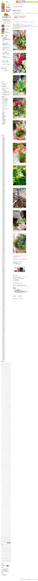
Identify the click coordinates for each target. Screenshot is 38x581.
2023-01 (3, 185)
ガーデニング (19, 12)
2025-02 (3, 157)
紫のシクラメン (5, 552)
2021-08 (3, 204)
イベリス (9, 382)
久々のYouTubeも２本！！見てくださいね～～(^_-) (6, 94)
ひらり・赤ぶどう (6, 367)
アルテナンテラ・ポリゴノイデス (7, 377)
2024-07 (3, 165)
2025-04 (3, 155)
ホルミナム (6, 504)
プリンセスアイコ (9, 492)
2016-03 (3, 277)
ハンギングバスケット (5, 463)
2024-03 (3, 169)
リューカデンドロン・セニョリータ (7, 528)
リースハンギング (6, 529)
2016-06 (3, 274)
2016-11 (3, 268)
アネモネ (8, 374)
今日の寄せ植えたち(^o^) (18, 290)
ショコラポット (7, 426)
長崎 (7, 560)
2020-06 (3, 220)
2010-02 (3, 359)
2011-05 (3, 342)
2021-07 (3, 205)
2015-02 (3, 292)
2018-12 (3, 240)
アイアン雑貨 (5, 369)
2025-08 (3, 150)
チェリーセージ (33, 13)
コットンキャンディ (6, 415)
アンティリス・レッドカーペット (7, 379)
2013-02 (3, 319)
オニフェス (4, 106)
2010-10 (3, 350)
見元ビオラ (5, 556)
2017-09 (3, 257)
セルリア (10, 441)
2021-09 (3, 203)
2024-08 (3, 164)
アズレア (6, 374)
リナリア (8, 526)
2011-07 (3, 340)
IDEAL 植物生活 (5, 99)
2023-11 (3, 174)
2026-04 (3, 141)
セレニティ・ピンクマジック (6, 442)
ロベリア (9, 532)
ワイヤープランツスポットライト (7, 535)
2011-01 (3, 347)
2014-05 (3, 302)
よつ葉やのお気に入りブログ (6, 47)
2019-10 (3, 229)
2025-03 (3, 156)
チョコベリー (3, 450)
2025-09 (3, 149)
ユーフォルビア (7, 519)
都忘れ (10, 558)
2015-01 (3, 293)
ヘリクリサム (5, 496)
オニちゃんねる (4, 101)
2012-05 (3, 329)
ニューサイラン (9, 456)
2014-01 (3, 306)
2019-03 (3, 237)
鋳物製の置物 (5, 560)
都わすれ (8, 558)
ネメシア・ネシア (6, 459)
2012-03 (3, 331)
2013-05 (3, 315)
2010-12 (3, 348)
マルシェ (3, 109)
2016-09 (3, 270)
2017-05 (3, 261)
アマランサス (6, 375)
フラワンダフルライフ (5, 108)
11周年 (6, 362)
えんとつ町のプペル (5, 100)
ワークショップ (4, 110)
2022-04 (3, 195)
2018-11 (3, 241)
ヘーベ (8, 497)
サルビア (23, 13)
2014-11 (3, 295)
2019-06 (3, 233)
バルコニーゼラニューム (8, 467)
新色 (5, 547)
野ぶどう (6, 559)
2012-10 (3, 323)
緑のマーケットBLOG (5, 60)
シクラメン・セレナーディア (6, 424)
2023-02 (3, 184)
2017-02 (3, 265)
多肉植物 (2, 541)
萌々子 (6, 555)
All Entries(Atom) (4, 570)
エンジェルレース (7, 385)
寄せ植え (3, 115)
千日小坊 (10, 537)
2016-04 (3, 276)
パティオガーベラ (9, 469)
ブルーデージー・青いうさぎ (6, 486)
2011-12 (3, 334)
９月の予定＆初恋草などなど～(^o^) (20, 292)
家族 (3, 114)
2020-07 (3, 219)
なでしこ (6, 366)
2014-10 (3, 296)
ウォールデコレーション (4, 383)
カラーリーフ (2, 392)
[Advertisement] (5, 77)
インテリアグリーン (6, 105)
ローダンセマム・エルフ (6, 534)
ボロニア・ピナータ (6, 505)
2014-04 (3, 303)
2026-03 (3, 142)
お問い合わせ (4, 84)
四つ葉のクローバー (4, 539)
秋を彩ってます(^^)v (17, 10)
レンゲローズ (7, 531)
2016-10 (3, 269)
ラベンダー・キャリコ (5, 522)
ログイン (3, 575)
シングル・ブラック (7, 427)
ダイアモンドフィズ (5, 447)
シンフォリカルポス (6, 428)
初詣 (6, 537)
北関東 (7, 537)
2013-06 (3, 314)
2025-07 (3, 151)
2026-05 (3, 140)
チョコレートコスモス (7, 450)
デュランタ (8, 452)
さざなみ (8, 365)
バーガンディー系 (7, 468)
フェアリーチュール (5, 478)
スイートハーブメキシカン (5, 434)
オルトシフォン (7, 388)
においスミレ (8, 366)
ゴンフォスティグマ (7, 418)
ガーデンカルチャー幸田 (6, 398)
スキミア (2, 435)
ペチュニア (9, 500)
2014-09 (3, 297)
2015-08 (3, 285)
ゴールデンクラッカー (7, 419)
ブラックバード (5, 483)
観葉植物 (3, 123)
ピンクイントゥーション (6, 476)
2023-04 (3, 182)
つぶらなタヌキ (3, 366)
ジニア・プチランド (7, 429)
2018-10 (3, 242)
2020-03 (3, 223)
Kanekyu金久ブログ (5, 56)
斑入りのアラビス (3, 545)
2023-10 (3, 175)
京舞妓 (5, 536)
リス (4, 526)
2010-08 (3, 352)
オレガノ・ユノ (9, 389)
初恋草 (5, 537)
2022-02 (3, 197)
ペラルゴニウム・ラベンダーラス (6, 502)
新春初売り (3, 547)
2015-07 (3, 286)
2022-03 (3, 196)
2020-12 (3, 213)
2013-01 (3, 320)
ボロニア (2, 505)
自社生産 (8, 553)
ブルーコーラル (7, 485)
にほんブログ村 (15, 275)
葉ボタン (8, 555)
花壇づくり (3, 554)
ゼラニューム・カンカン (6, 445)
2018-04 (3, 249)
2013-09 (3, 311)
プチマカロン (8, 487)
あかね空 (6, 363)
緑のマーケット (3, 553)
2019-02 (3, 238)
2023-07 (3, 178)
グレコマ (5, 410)
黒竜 (4, 562)
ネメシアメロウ (7, 457)
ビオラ (2, 472)
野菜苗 (8, 559)
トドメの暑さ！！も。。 (6, 91)
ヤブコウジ (4, 518)
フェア (2, 478)
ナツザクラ (2, 455)
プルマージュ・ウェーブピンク (4, 493)
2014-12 (3, 294)
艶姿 (9, 553)
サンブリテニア (7, 422)
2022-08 (3, 191)
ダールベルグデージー (8, 448)
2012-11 (3, 322)
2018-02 (3, 251)
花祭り (5, 554)
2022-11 (3, 187)
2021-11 (3, 201)
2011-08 (3, 339)
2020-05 (3, 221)
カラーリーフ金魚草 (7, 392)
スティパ (5, 435)
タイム (4, 446)
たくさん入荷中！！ (18, 289)
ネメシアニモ (4, 457)
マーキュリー (8, 511)
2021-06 (3, 206)
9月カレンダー (4, 362)
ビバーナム (9, 474)
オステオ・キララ (9, 387)
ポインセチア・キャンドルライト (6, 506)
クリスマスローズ (7, 405)
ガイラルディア (6, 396)
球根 (8, 550)
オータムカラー (3, 391)
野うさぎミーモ (3, 559)
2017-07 (3, 259)
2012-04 (3, 330)
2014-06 (3, 301)
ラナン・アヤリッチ (8, 520)
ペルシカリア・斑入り (6, 503)
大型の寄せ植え (5, 541)
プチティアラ (5, 487)
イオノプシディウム (8, 381)
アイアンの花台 (7, 368)
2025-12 (3, 146)
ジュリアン (7, 430)
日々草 (6, 547)
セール (9, 444)
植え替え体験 (5, 549)
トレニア (6, 454)
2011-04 (3, 343)
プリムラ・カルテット (5, 491)
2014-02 (3, 305)
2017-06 (3, 260)
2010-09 (3, 351)
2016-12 (3, 267)
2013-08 (3, 312)
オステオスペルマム (4, 387)
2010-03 (3, 358)
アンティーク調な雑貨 (7, 380)
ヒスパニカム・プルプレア (6, 470)
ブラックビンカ (8, 483)
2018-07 (3, 246)
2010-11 (3, 349)
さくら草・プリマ (5, 365)
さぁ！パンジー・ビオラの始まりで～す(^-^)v (21, 291)
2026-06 (3, 139)
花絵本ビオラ (7, 554)
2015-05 (3, 288)
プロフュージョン (6, 495)
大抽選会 (8, 541)
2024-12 (3, 159)
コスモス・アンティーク (19, 13)
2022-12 (3, 186)
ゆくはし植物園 (4, 37)
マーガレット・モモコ (4, 511)
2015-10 (3, 283)
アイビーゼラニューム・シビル (4, 370)
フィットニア (9, 477)
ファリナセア (6, 477)
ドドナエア (8, 454)
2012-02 (3, 332)
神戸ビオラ (6, 551)
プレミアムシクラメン (5, 494)
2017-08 (3, 258)
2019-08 (3, 231)
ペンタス (10, 503)
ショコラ (5, 426)
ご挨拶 (2, 365)
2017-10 (3, 256)
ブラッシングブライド (7, 484)
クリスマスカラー (8, 404)
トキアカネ (5, 453)
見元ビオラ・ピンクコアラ (5, 557)
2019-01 (3, 239)
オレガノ (6, 389)
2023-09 (3, 176)
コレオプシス (6, 417)
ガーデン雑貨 (6, 399)
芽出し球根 (4, 555)
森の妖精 (3, 549)
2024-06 (3, 166)
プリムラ (9, 489)
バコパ (5, 465)
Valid (4, 574)
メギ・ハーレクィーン (7, 517)
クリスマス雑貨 (8, 406)
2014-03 (3, 304)
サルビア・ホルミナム (6, 421)
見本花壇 (9, 557)
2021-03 (3, 210)
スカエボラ (9, 434)
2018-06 (3, 247)
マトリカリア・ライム (6, 508)
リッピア (6, 526)
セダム (27, 13)
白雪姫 (4, 551)
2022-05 (3, 194)
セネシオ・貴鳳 (4, 440)
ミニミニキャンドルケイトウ (7, 515)
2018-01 (3, 252)
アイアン (4, 368)
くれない (6, 364)
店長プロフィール (5, 83)
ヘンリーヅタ (6, 497)
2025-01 (3, 158)
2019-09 (3, 230)
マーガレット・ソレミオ (6, 509)
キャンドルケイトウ (7, 401)
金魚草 (9, 559)
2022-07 (3, 192)
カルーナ (14, 13)
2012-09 (3, 324)
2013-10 (3, 310)
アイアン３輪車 (9, 369)
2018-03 (3, 250)
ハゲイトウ (8, 461)
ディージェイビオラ (5, 452)
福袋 (7, 551)
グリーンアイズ (4, 409)
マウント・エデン (7, 507)
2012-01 (3, 333)
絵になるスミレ (9, 552)
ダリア (29, 13)
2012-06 (3, 328)
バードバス (5, 469)
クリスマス (5, 404)
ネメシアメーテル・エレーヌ (7, 458)
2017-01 (3, 266)
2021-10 (3, 202)
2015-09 (3, 284)
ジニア (25, 13)
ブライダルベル (6, 481)
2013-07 (3, 313)
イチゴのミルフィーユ (5, 382)
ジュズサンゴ (4, 430)
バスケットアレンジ (8, 465)
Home (14, 298)
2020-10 (3, 215)
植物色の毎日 (4, 119)
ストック (9, 435)
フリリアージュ (5, 480)
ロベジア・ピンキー (6, 532)
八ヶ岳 (6, 536)
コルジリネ (4, 417)
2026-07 (3, 138)
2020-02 (3, 224)
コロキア (9, 417)
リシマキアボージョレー (5, 524)
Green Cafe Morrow (5, 98)
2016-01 (3, 279)
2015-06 (3, 287)
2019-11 (3, 228)
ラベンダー (6, 521)
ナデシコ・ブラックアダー (4, 456)
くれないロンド (9, 364)
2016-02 (3, 278)
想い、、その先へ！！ (5, 69)
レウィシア (5, 530)
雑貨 (3, 124)
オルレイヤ (4, 389)
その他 (3, 107)
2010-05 (3, 356)
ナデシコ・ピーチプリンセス (7, 455)
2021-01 (3, 212)
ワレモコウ (2, 536)
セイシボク (7, 439)
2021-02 (3, 211)
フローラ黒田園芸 (4, 52)
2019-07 (3, 232)
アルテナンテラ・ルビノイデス (4, 378)
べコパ (8, 367)
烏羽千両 (4, 550)
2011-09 (3, 338)
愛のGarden (4, 116)
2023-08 (3, 177)
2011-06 (3, 341)
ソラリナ (2, 446)
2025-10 (3, 148)
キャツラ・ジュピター (4, 400)
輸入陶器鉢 (4, 558)
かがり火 (4, 364)
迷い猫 (6, 558)
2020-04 (3, 222)
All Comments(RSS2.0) (5, 571)
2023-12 (3, 173)
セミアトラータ (7, 440)
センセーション (6, 444)
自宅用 (6, 553)
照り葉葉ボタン (6, 550)
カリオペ (5, 393)
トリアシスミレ (8, 453)
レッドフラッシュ (3, 531)
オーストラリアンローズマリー (7, 390)
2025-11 (3, 147)
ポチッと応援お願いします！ (17, 263)
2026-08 (3, 137)
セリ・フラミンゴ (7, 441)
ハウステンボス (5, 461)
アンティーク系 (3, 380)
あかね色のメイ (8, 363)
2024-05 (3, 167)
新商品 (3, 117)
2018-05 (3, 248)
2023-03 (3, 183)
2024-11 (3, 160)
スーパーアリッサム (7, 437)
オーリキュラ (6, 391)
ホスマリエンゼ (3, 504)
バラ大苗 (4, 467)
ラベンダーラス (9, 521)
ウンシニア (8, 383)
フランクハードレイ (6, 479)
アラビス (7, 376)
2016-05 (3, 275)
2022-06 (3, 193)
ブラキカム (9, 481)
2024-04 (3, 168)
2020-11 (3, 214)
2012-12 (3, 321)
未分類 (3, 118)
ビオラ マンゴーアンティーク (6, 472)
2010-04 (3, 357)
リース (3, 529)
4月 (1, 362)
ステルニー (7, 435)
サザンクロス (5, 420)
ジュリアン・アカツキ (5, 431)
